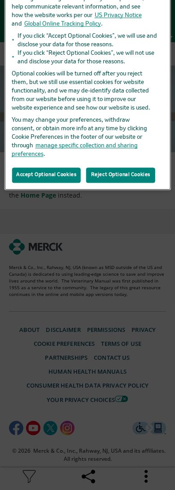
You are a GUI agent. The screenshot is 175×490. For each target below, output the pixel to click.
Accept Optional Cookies (46, 174)
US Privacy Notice (118, 15)
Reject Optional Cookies (120, 174)
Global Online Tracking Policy (62, 24)
